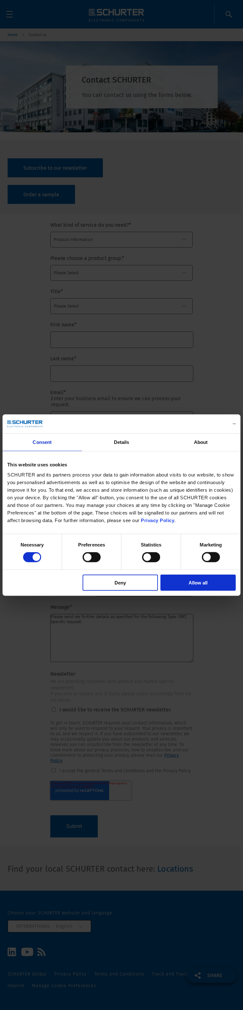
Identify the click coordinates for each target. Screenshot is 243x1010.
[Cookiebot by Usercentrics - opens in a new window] (208, 424)
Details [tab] (121, 442)
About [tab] (201, 442)
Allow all (198, 582)
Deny (120, 582)
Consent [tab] (42, 442)
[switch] (92, 557)
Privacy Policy (157, 520)
